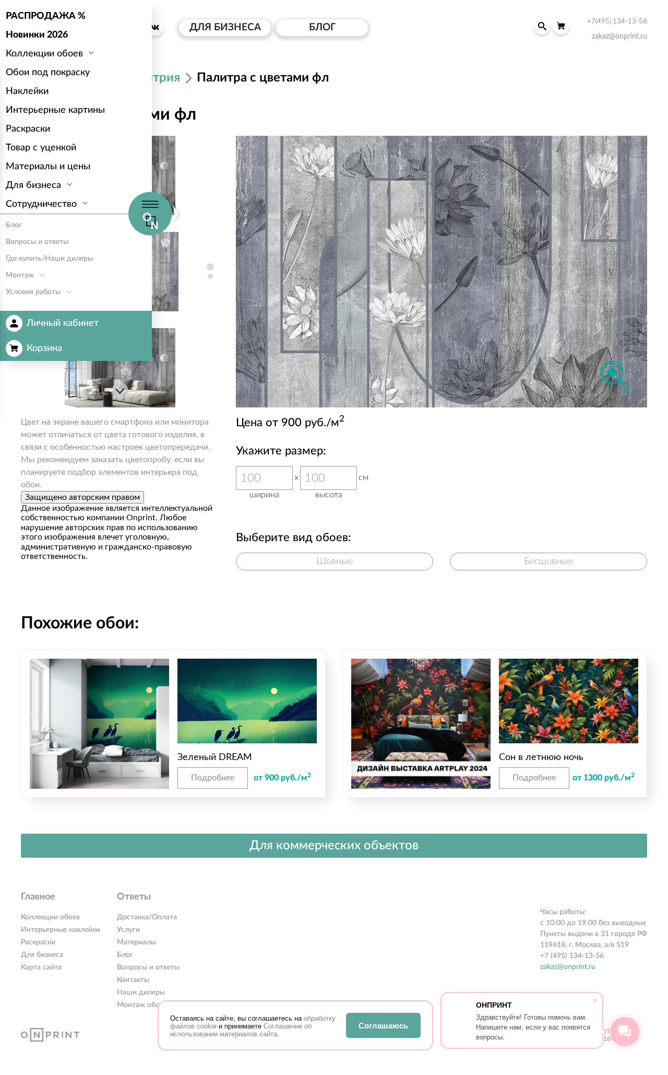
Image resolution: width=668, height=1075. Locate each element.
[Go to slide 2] (210, 276)
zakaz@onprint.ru (567, 967)
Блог (125, 955)
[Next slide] (120, 390)
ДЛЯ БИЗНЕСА (225, 27)
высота (328, 494)
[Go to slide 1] (210, 267)
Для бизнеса (42, 955)
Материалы (136, 942)
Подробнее (212, 778)
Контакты (133, 980)
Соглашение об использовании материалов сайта (241, 1029)
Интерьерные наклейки (60, 929)
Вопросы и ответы (148, 967)
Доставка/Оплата (147, 917)
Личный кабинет (63, 323)
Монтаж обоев (142, 1005)
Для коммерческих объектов (334, 845)
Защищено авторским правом (82, 497)
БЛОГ (322, 27)
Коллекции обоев (50, 917)
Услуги (128, 929)
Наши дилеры (141, 992)
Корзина (44, 348)
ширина (264, 494)
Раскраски (38, 942)
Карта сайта (41, 967)
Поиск (542, 26)
